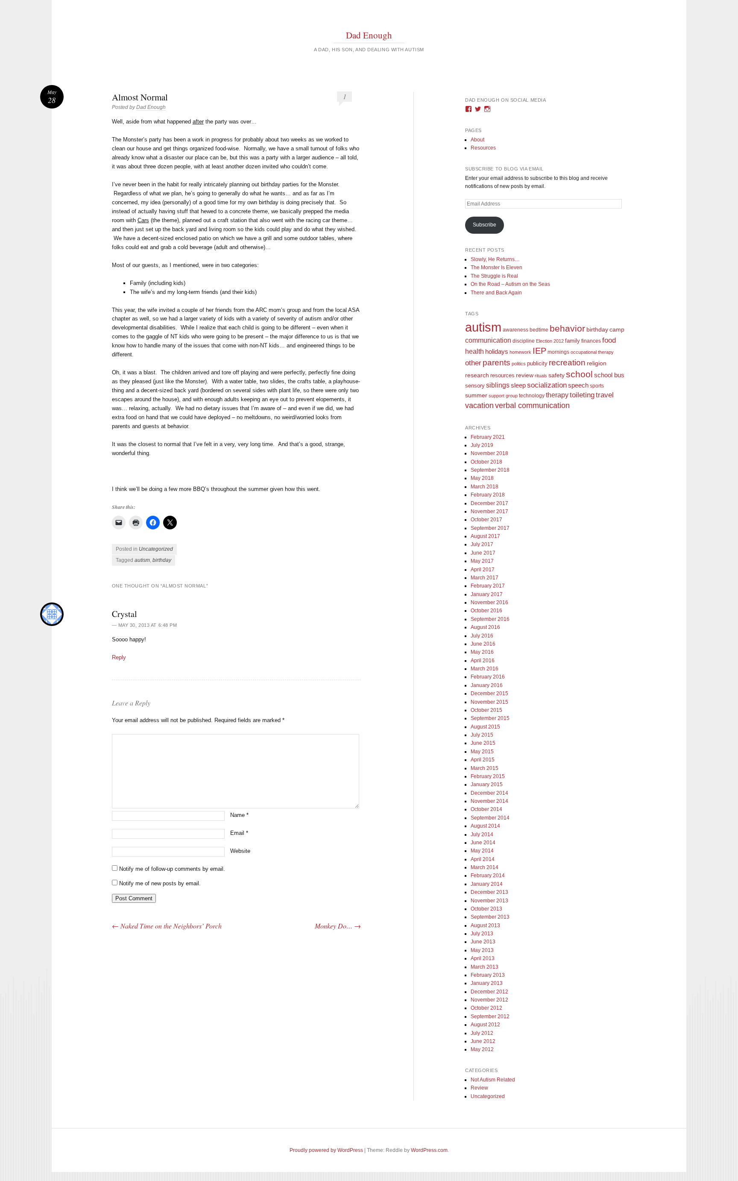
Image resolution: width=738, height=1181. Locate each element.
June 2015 (483, 743)
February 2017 (488, 586)
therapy (557, 395)
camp (616, 329)
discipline (523, 341)
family (572, 341)
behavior (567, 328)
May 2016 (482, 652)
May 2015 (482, 752)
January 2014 (487, 884)
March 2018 (484, 487)
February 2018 (488, 495)
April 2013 (483, 958)
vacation (479, 405)
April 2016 (483, 661)
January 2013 (487, 983)
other (473, 363)
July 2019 (482, 445)
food (609, 340)
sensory (475, 385)
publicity (537, 363)
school (579, 374)
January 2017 (487, 594)
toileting (582, 395)
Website (240, 851)
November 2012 (489, 1000)
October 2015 (486, 710)
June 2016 (483, 644)
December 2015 (489, 693)
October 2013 (486, 909)
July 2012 (482, 1033)
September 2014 (490, 818)
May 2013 (482, 950)
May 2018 (482, 478)
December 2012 (489, 992)
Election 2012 (550, 341)
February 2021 (488, 437)
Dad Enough (369, 35)
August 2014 (485, 826)
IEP (539, 350)
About (477, 140)
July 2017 (482, 544)
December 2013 (489, 892)
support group (503, 395)
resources (502, 376)
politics (519, 363)
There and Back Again (496, 293)
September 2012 (490, 1016)
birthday (161, 560)
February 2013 (488, 975)
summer (476, 395)
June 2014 (483, 843)
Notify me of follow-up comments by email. (172, 869)
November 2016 (489, 602)
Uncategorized (156, 549)
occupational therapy (592, 352)
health (474, 351)
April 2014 (483, 859)
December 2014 (489, 793)
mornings (558, 352)
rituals (541, 375)
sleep (518, 385)
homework (520, 352)
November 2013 (489, 901)
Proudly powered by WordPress (326, 1150)
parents (496, 362)
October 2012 (486, 1008)
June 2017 (483, 553)
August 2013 (485, 925)
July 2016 (482, 636)
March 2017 (484, 578)
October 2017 (486, 520)
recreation (567, 362)
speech (578, 385)
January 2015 (487, 784)
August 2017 (485, 536)
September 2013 (490, 917)
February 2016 (488, 677)
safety (556, 375)
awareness (515, 329)
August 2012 (485, 1025)
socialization (547, 385)
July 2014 (482, 834)
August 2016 (485, 627)
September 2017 (490, 528)
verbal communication (532, 405)
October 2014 (486, 809)
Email (239, 833)
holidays (496, 351)
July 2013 (482, 934)
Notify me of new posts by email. (160, 883)
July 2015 (482, 735)
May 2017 (482, 561)
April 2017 (483, 570)
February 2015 (488, 776)
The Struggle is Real (494, 276)
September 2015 (490, 718)
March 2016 (484, 669)
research (477, 375)
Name (239, 815)
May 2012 (482, 1049)
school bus (609, 375)
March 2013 (484, 967)
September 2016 (490, 619)
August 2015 (485, 727)
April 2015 (483, 760)
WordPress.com (429, 1150)
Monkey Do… (338, 925)
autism (142, 560)
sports (597, 385)
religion (596, 363)
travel (605, 395)
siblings (498, 385)
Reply (119, 657)
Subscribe (484, 225)
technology (532, 396)
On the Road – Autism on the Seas (510, 284)
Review (479, 1088)
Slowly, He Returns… (495, 259)
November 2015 (489, 702)
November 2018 (489, 453)
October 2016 (486, 611)
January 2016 (487, 685)
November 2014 (489, 801)
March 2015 (484, 768)
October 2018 (486, 462)
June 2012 (483, 1041)
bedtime (539, 330)
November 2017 (489, 511)
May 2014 (482, 851)
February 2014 (488, 875)
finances (591, 341)
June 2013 (483, 942)
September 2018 (490, 470)
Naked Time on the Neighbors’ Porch (167, 925)
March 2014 (484, 867)
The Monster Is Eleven (496, 267)
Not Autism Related (493, 1080)
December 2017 (489, 503)
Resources (483, 148)
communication (488, 340)
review (524, 375)
